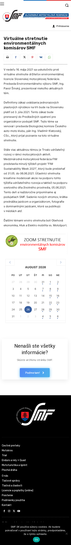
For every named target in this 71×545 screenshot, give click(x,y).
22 (50, 302)
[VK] (40, 57)
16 (57, 295)
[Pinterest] (32, 57)
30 (58, 309)
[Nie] (66, 533)
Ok (36, 539)
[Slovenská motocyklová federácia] (35, 16)
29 (50, 309)
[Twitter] (24, 57)
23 (57, 302)
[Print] (7, 57)
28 (42, 309)
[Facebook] (15, 57)
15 (50, 295)
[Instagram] (9, 511)
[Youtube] (18, 511)
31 (43, 281)
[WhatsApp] (49, 57)
